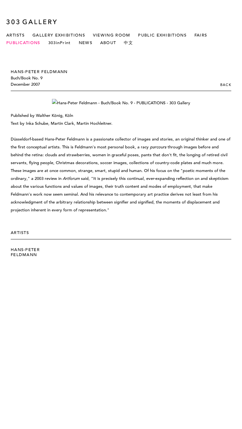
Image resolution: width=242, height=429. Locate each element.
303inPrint (59, 42)
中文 (128, 42)
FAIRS (200, 35)
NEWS (85, 42)
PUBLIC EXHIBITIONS (162, 35)
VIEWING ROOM (111, 35)
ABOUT (108, 42)
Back (225, 85)
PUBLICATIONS (23, 42)
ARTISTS (15, 35)
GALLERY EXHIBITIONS (58, 35)
